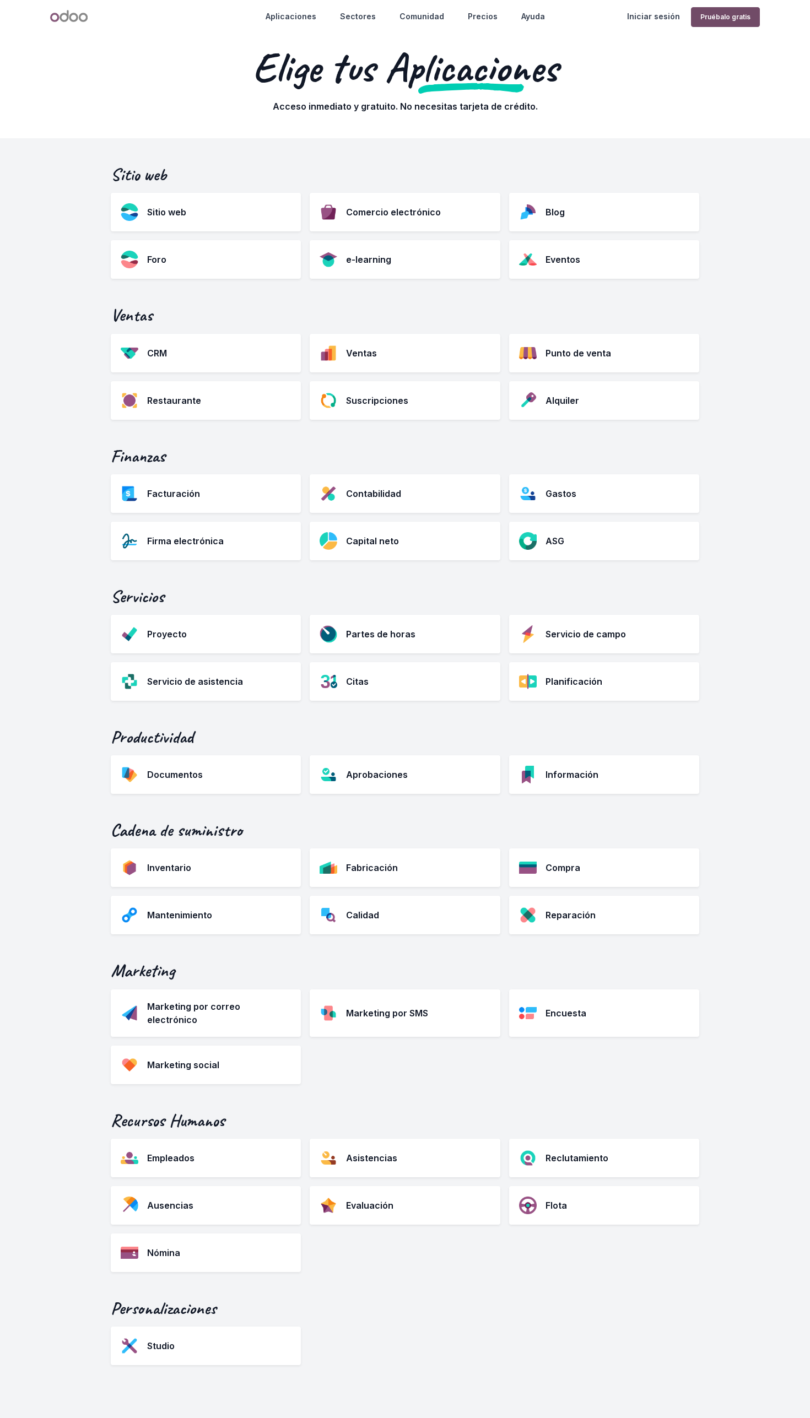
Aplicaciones (291, 16)
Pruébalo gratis (725, 17)
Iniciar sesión (653, 16)
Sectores (358, 16)
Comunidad (421, 16)
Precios (483, 16)
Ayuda (533, 16)
